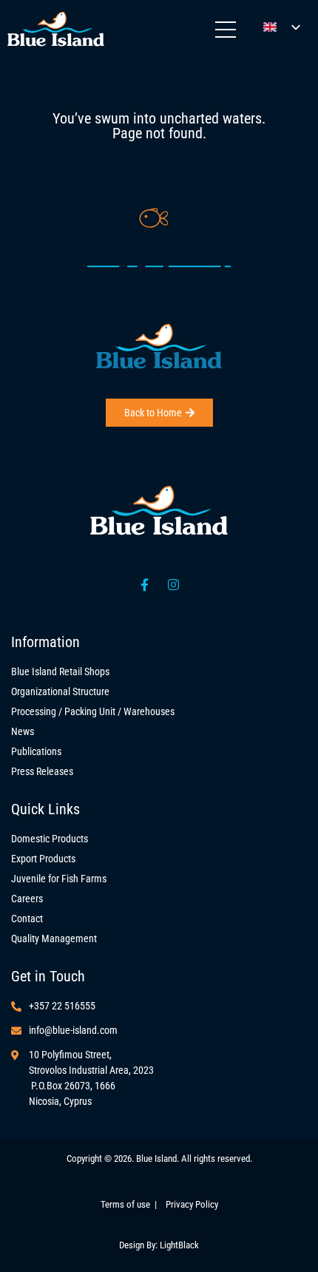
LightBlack (179, 1245)
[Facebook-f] (145, 585)
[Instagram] (173, 585)
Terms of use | (133, 1204)
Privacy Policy (192, 1204)
